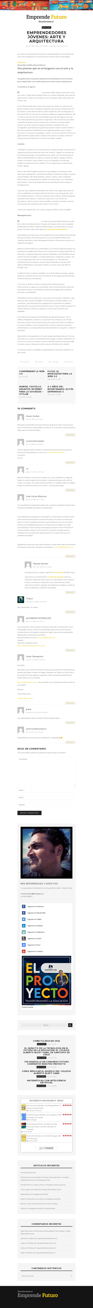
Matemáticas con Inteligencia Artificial (46, 1081)
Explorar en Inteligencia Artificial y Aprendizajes (38, 1208)
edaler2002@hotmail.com (46, 637)
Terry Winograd (32, 1120)
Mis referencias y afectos (39, 883)
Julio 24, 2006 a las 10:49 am (34, 444)
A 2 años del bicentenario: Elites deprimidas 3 (61, 389)
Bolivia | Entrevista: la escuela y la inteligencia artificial (40, 1199)
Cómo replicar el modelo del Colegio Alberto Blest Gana (46, 1072)
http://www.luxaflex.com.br (27, 682)
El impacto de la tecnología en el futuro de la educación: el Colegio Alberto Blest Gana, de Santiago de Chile (46, 1051)
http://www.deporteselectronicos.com (31, 646)
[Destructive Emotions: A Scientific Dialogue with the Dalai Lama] (23, 1141)
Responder (70, 435)
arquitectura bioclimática (56, 229)
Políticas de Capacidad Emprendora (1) (43, 1238)
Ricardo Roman (43, 46)
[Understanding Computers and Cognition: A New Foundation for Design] (23, 1120)
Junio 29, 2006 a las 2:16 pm (34, 419)
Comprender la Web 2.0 (32, 372)
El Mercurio (21, 62)
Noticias (46, 27)
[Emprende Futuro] (46, 18)
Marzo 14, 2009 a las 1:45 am (35, 621)
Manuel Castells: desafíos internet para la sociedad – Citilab (31, 390)
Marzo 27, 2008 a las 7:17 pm (35, 499)
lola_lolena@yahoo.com (56, 452)
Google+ (55, 362)
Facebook (25, 362)
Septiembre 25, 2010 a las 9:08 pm (37, 712)
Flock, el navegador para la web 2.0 (60, 374)
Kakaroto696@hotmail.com (64, 547)
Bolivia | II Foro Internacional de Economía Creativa (39, 1204)
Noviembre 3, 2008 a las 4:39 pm (36, 602)
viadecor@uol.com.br (25, 698)
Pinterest (69, 362)
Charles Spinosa (27, 1131)
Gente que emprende (60, 46)
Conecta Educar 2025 (46, 1041)
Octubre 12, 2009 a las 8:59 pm (35, 660)
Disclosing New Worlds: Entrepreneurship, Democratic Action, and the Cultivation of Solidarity (42, 1126)
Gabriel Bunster (26, 1231)
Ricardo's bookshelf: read (46, 1101)
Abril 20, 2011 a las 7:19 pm (34, 732)
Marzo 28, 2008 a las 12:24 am (42, 567)
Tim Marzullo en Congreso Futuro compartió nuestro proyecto (46, 1063)
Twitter (40, 362)
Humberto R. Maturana (35, 1110)
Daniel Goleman (32, 1141)
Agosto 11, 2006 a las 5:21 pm (35, 472)
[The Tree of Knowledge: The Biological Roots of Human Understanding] (23, 1110)
